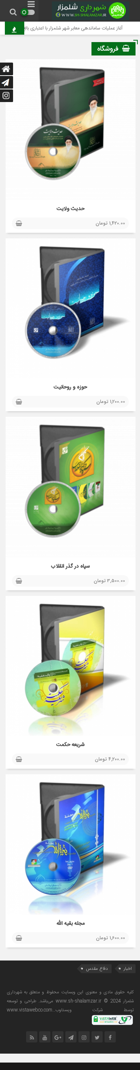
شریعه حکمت (70, 744)
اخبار (128, 968)
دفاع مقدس (97, 968)
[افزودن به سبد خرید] (19, 223)
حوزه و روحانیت (70, 387)
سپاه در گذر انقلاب (70, 566)
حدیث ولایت (70, 208)
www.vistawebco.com (29, 1010)
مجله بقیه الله (70, 923)
